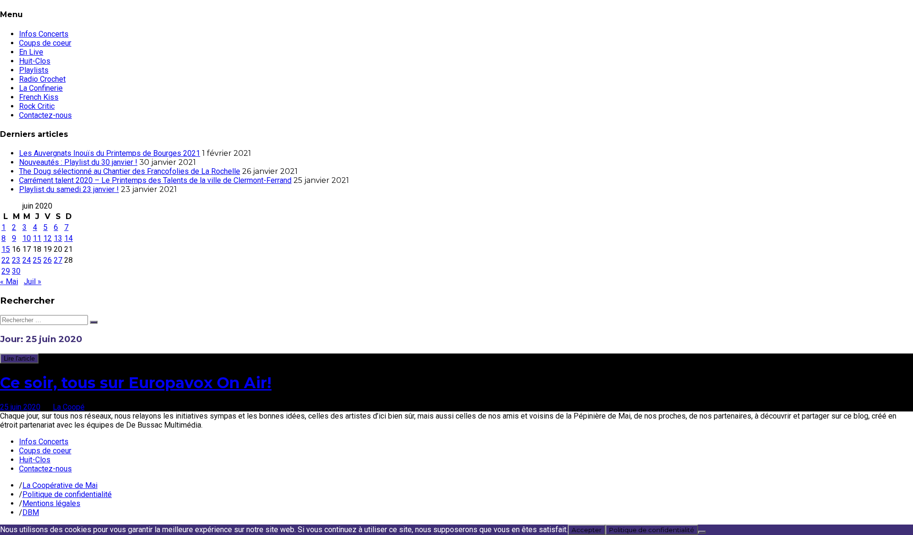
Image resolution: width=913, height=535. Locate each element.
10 (26, 238)
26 (47, 260)
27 (58, 260)
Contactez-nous (45, 115)
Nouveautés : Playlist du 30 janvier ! (78, 162)
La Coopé (69, 406)
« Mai (9, 281)
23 (16, 260)
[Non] (702, 532)
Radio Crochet (42, 79)
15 (5, 249)
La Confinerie (41, 88)
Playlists (34, 70)
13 (58, 238)
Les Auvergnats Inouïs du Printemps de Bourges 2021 (109, 153)
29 (5, 271)
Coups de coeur (45, 43)
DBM (30, 512)
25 (37, 260)
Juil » (32, 281)
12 (47, 238)
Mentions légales (51, 503)
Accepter (587, 530)
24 (26, 260)
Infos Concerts (43, 33)
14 (68, 238)
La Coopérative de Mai (59, 485)
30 (16, 271)
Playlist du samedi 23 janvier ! (69, 189)
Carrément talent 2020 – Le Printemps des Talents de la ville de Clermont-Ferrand (155, 180)
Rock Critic (37, 106)
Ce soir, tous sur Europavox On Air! (136, 382)
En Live (31, 52)
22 (5, 260)
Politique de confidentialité (67, 494)
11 (37, 238)
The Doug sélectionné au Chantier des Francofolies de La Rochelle (129, 171)
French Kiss (38, 97)
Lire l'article (19, 358)
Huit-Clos (34, 61)
